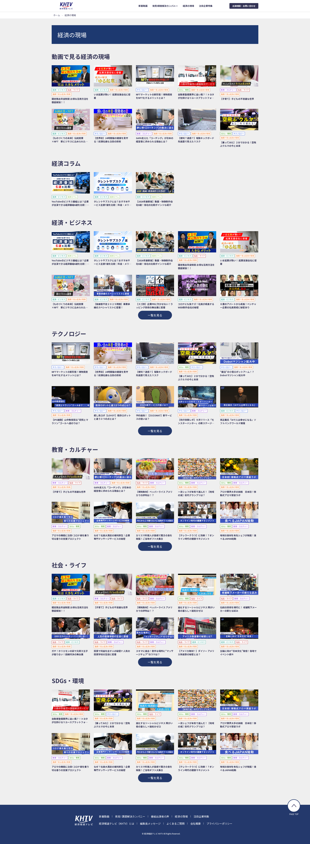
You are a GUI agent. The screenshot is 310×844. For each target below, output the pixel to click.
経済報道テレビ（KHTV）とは (116, 823)
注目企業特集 (201, 816)
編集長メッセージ (150, 823)
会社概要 (195, 823)
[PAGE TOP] (293, 805)
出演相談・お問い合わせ (243, 5)
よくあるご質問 (175, 823)
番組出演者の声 (160, 816)
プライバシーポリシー (219, 823)
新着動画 (104, 816)
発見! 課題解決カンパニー (130, 816)
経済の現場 (181, 816)
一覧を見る (155, 315)
